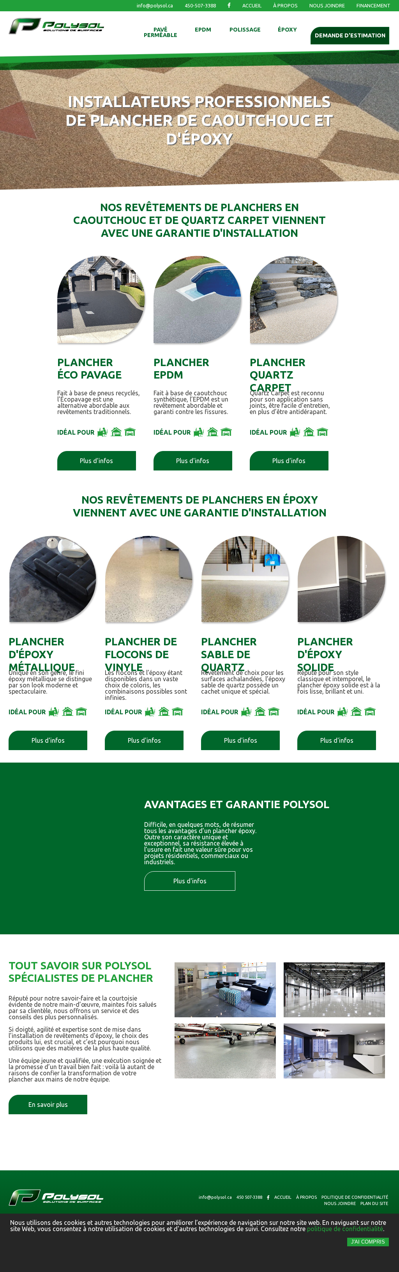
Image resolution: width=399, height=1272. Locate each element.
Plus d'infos (96, 460)
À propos (285, 5)
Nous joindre (327, 5)
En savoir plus (48, 1104)
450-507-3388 (200, 5)
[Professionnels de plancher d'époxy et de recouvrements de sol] (56, 31)
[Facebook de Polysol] (229, 5)
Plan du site (374, 1204)
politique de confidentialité (345, 1229)
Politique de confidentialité (354, 1197)
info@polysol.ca (155, 5)
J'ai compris (368, 1242)
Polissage (245, 29)
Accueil (251, 5)
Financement (373, 5)
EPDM (203, 29)
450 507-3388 (249, 1197)
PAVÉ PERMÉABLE (160, 32)
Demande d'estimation (350, 35)
